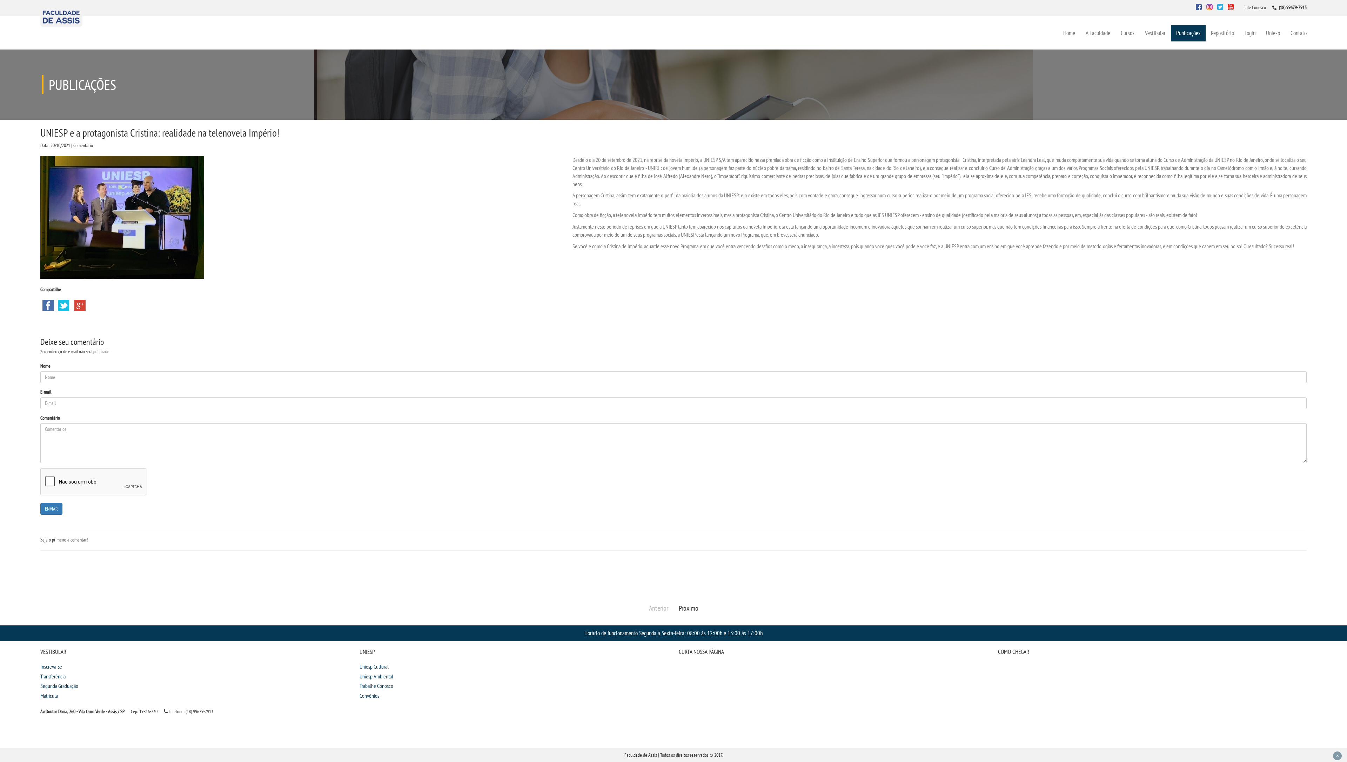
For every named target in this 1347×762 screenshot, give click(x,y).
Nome (45, 366)
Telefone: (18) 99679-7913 (190, 711)
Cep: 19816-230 (144, 711)
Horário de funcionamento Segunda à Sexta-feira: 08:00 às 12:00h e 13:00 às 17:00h (673, 633)
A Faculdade (1098, 33)
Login (1250, 33)
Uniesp (1273, 33)
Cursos (1127, 33)
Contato (1299, 33)
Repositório (1222, 33)
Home (1069, 33)
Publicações (1188, 33)
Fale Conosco (1255, 7)
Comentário (50, 418)
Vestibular (1155, 33)
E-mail (45, 392)
